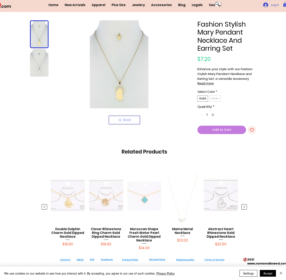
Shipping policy (185, 259)
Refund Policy (157, 259)
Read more (205, 83)
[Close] (280, 273)
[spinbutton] (207, 115)
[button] (98, 5)
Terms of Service (214, 259)
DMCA (80, 259)
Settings (248, 273)
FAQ (92, 259)
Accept (267, 273)
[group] (144, 207)
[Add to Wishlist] (252, 130)
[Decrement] (201, 115)
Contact (65, 259)
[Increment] (213, 115)
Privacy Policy (130, 259)
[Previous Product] (44, 207)
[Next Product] (244, 207)
